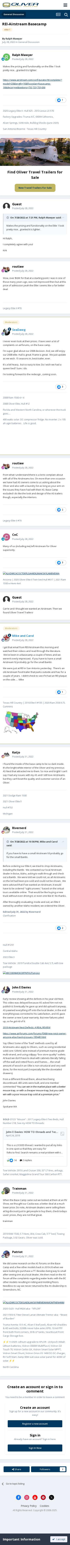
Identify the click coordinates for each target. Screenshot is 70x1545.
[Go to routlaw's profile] (6, 268)
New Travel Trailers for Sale (35, 187)
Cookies (44, 1505)
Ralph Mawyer (47, 217)
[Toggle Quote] (8, 217)
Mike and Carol (49, 841)
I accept (60, 1539)
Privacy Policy (29, 1505)
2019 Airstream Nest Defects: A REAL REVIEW (26, 1027)
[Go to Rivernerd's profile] (6, 830)
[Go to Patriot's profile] (6, 1254)
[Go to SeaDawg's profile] (6, 331)
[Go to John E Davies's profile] (6, 989)
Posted (22, 59)
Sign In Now (35, 1448)
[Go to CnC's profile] (6, 537)
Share (17, 1469)
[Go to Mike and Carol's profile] (6, 638)
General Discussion (28, 42)
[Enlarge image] (31, 573)
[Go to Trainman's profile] (6, 1190)
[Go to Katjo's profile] (6, 754)
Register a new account (35, 1423)
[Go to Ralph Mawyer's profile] (6, 57)
